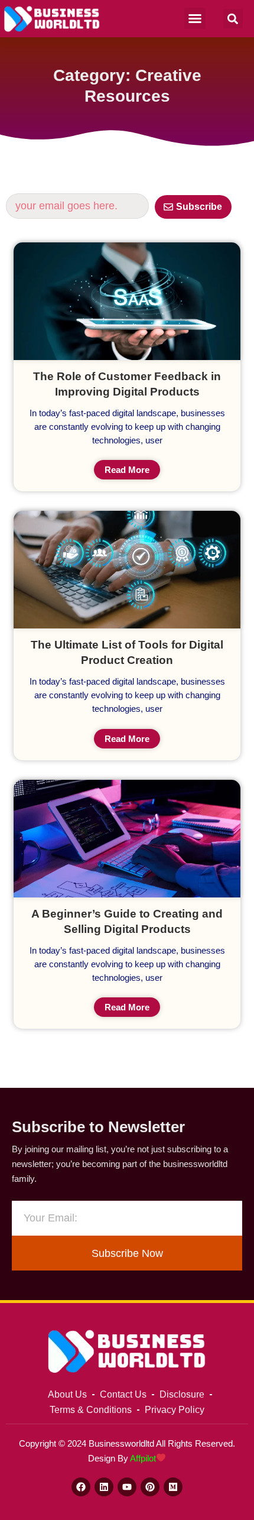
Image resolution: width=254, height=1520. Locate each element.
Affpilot (143, 1458)
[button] (195, 18)
